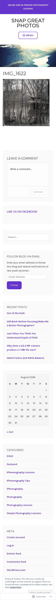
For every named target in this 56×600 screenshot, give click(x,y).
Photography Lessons (19, 505)
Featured (12, 464)
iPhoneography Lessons (21, 472)
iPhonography (15, 488)
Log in (10, 545)
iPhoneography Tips (18, 480)
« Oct (10, 431)
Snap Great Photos (28, 22)
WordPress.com (16, 570)
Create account (16, 537)
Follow (14, 285)
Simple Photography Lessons (24, 513)
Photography (14, 496)
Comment (38, 192)
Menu (29, 35)
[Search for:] (28, 237)
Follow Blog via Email (23, 256)
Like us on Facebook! (22, 211)
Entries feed (14, 553)
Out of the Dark (16, 313)
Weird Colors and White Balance (25, 357)
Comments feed (16, 561)
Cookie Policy (15, 587)
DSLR (10, 456)
